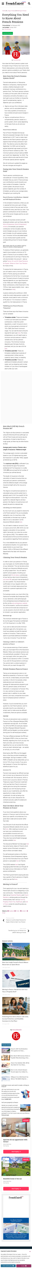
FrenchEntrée (7, 29)
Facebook (12, 911)
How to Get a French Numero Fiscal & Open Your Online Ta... (19, 1071)
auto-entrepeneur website (19, 603)
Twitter (18, 911)
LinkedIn (23, 911)
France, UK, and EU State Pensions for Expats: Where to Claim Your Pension (16, 920)
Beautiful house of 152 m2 (12, 1179)
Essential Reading (16, 895)
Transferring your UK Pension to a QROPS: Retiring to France (17, 930)
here (13, 289)
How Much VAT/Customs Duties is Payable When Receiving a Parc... (20, 1057)
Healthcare (19, 902)
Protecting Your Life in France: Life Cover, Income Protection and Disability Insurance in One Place (15, 1019)
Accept (23, 1266)
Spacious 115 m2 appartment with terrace (15, 1140)
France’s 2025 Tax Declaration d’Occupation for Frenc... (19, 1050)
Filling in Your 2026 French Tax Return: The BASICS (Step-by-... (19, 1078)
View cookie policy (8, 1265)
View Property (15, 1151)
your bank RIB (7, 579)
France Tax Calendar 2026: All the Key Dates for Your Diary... (20, 1064)
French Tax (12, 902)
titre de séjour (15, 575)
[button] (16, 963)
